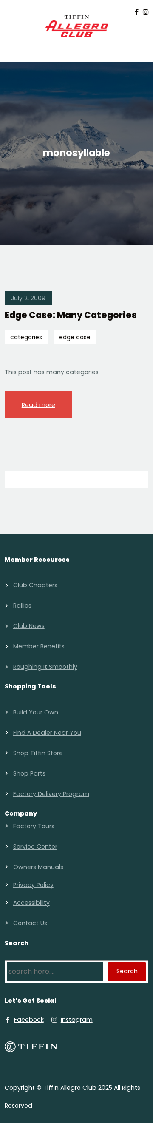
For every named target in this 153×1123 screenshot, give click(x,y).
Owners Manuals (38, 867)
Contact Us (30, 923)
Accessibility (31, 902)
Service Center (35, 846)
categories (26, 337)
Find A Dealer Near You (47, 732)
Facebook (29, 1019)
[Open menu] (76, 48)
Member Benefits (39, 646)
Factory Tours (33, 826)
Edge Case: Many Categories (71, 315)
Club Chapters (35, 585)
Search (127, 971)
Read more (38, 405)
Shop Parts (29, 773)
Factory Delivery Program (51, 794)
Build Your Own (35, 712)
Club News (29, 626)
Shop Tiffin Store (38, 753)
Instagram (77, 1019)
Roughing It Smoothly (45, 666)
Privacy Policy (33, 885)
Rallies (22, 605)
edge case (75, 337)
